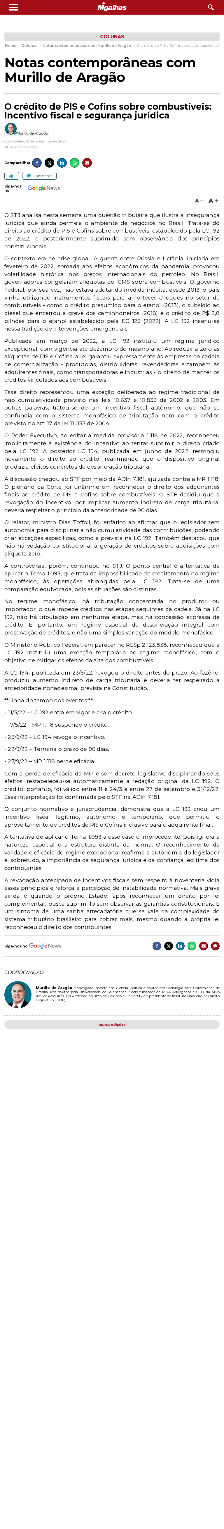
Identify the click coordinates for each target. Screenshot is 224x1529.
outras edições (112, 1024)
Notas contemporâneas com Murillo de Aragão (100, 70)
